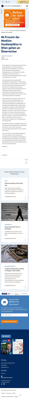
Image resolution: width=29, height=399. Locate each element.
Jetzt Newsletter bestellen (9, 321)
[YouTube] (4, 384)
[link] (12, 6)
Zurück (5, 155)
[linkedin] (1, 384)
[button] (27, 6)
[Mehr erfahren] (4, 293)
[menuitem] (3, 2)
